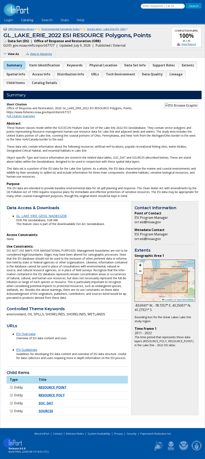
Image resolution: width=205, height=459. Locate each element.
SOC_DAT (46, 403)
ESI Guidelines (26, 350)
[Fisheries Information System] (158, 450)
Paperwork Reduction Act (155, 433)
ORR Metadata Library (21, 29)
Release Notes (75, 433)
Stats (65, 20)
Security (132, 433)
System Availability (99, 433)
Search (47, 20)
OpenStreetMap (185, 299)
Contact (57, 433)
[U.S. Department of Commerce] (196, 450)
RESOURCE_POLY (52, 395)
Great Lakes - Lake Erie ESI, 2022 (106, 29)
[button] (140, 265)
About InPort (41, 433)
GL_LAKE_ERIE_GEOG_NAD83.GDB (41, 216)
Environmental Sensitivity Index (61, 29)
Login (8, 20)
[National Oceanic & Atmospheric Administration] (184, 450)
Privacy (118, 433)
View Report (188, 44)
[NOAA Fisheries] (171, 450)
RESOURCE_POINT (53, 387)
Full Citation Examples (21, 116)
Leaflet (168, 299)
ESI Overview (25, 334)
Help (80, 20)
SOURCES (46, 411)
